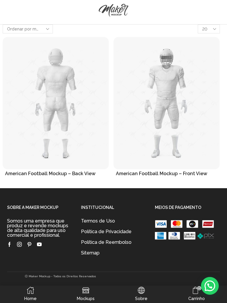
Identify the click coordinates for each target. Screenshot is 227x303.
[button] (210, 286)
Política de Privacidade (106, 231)
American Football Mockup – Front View (161, 173)
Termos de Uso (98, 221)
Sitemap (90, 253)
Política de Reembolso (106, 242)
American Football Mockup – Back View (50, 173)
